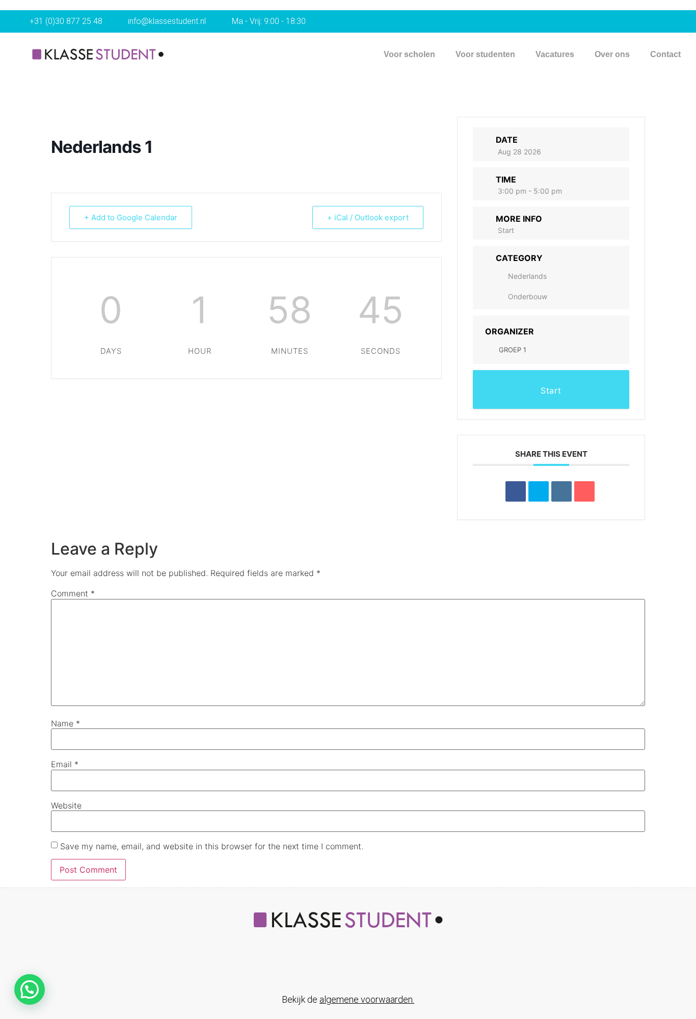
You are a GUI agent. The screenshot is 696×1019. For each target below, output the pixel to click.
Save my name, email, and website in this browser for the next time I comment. (211, 846)
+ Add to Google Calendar (130, 217)
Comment (73, 593)
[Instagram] (380, 967)
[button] (29, 989)
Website (66, 805)
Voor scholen (409, 54)
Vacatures (555, 54)
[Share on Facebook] (515, 491)
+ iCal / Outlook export (368, 217)
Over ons (612, 54)
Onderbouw (527, 296)
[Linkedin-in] (337, 967)
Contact (665, 54)
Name (65, 723)
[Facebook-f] (316, 967)
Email (64, 764)
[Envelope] (359, 967)
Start (506, 230)
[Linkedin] (561, 491)
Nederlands (527, 276)
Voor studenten (485, 54)
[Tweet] (538, 491)
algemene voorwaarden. (366, 999)
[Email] (584, 491)
